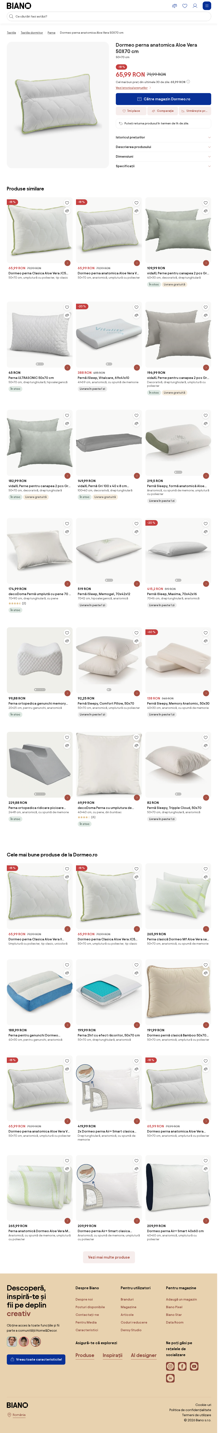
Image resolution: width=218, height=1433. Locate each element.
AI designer (88, 1367)
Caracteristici (87, 1327)
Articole (126, 1311)
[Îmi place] (66, 202)
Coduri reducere (133, 1319)
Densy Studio (130, 1327)
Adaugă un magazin (179, 1296)
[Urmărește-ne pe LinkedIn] (168, 1375)
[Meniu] (207, 5)
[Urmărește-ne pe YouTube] (192, 1363)
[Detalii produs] (66, 262)
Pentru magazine (179, 1285)
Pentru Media (86, 1319)
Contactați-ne (87, 1311)
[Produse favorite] (185, 5)
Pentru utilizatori (134, 1285)
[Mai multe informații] (188, 81)
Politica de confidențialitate (187, 1407)
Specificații (123, 166)
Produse (85, 1352)
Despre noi (84, 1296)
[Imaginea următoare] (68, 331)
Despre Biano (87, 1285)
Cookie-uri (200, 1401)
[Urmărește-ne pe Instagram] (168, 1363)
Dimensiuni (123, 156)
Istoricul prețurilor (128, 137)
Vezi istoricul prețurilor (132, 87)
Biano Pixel (172, 1304)
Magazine (127, 1304)
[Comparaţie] (66, 210)
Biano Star (172, 1311)
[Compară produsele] (174, 5)
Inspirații (112, 1352)
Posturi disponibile (90, 1304)
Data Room (172, 1319)
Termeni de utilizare (193, 1412)
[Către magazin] (58, 105)
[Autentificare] (195, 5)
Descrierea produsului (132, 147)
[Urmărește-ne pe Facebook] (180, 1363)
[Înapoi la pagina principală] (19, 5)
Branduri (126, 1296)
